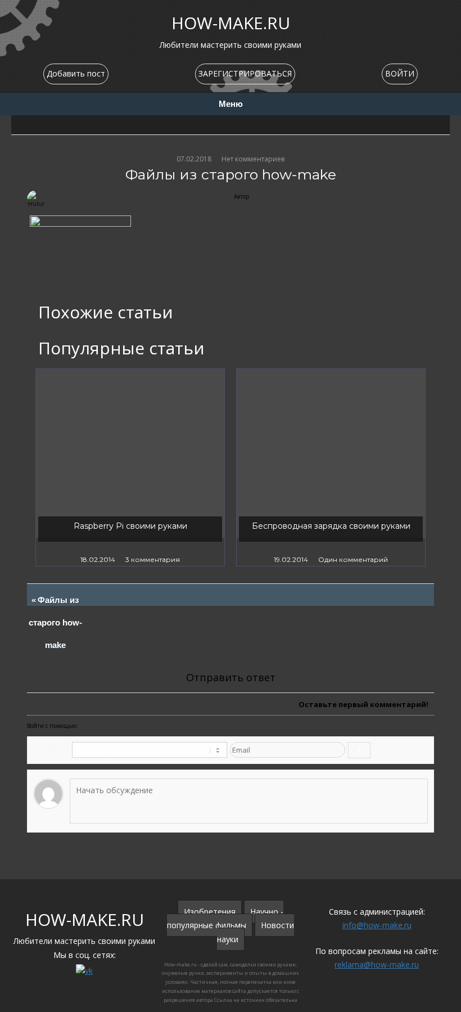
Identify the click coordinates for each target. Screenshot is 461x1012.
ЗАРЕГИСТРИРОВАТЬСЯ (245, 73)
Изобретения (210, 911)
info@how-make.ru (377, 925)
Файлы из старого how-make (56, 623)
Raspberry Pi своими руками (130, 526)
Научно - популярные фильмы (225, 918)
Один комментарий (353, 559)
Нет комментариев (253, 159)
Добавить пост (76, 73)
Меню (231, 104)
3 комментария (152, 559)
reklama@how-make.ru (377, 964)
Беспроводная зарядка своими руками (331, 526)
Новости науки (256, 932)
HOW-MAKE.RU (230, 22)
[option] (130, 467)
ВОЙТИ (399, 73)
